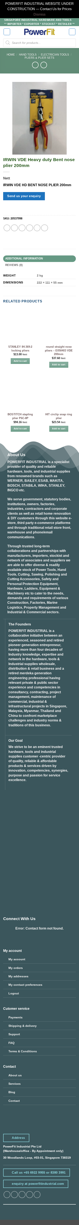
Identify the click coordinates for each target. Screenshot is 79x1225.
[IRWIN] (15, 211)
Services (14, 1083)
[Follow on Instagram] (14, 1194)
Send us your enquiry (24, 196)
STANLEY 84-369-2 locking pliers (20, 348)
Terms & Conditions (22, 1051)
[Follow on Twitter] (22, 1194)
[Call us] (37, 1194)
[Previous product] (43, 65)
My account (16, 959)
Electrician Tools (55, 54)
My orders (15, 968)
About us (15, 1075)
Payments (15, 1017)
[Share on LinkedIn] (44, 227)
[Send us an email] (29, 1194)
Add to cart (20, 361)
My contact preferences (25, 984)
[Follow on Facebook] (7, 1194)
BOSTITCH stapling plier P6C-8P (20, 416)
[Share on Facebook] (14, 227)
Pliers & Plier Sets (39, 57)
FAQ (11, 1043)
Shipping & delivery (22, 1025)
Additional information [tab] (24, 258)
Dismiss (39, 14)
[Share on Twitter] (22, 227)
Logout (13, 993)
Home (11, 54)
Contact (14, 1100)
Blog (11, 1092)
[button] (7, 31)
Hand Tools (28, 54)
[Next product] (35, 65)
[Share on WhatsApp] (7, 227)
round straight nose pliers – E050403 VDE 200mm (59, 350)
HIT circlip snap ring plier (58, 416)
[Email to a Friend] (29, 227)
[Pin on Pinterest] (37, 227)
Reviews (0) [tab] (14, 265)
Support (14, 1034)
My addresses (18, 976)
